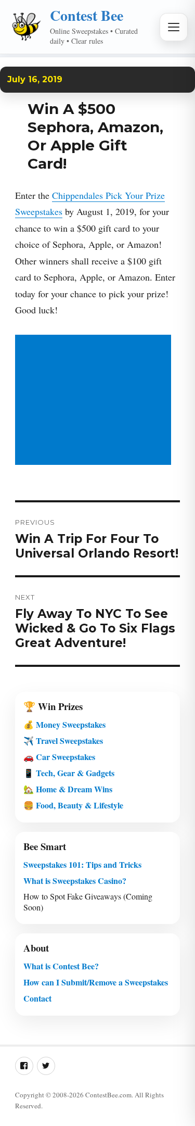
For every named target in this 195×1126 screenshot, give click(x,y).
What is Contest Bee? (61, 966)
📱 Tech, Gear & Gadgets (68, 773)
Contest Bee (86, 15)
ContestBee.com (108, 1094)
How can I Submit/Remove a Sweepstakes (95, 982)
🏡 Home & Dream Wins (67, 789)
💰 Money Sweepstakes (64, 724)
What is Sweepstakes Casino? (74, 881)
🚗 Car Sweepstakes (59, 757)
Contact (37, 998)
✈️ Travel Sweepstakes (63, 741)
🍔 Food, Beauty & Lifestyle (73, 805)
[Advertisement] (95, 401)
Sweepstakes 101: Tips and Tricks (82, 864)
